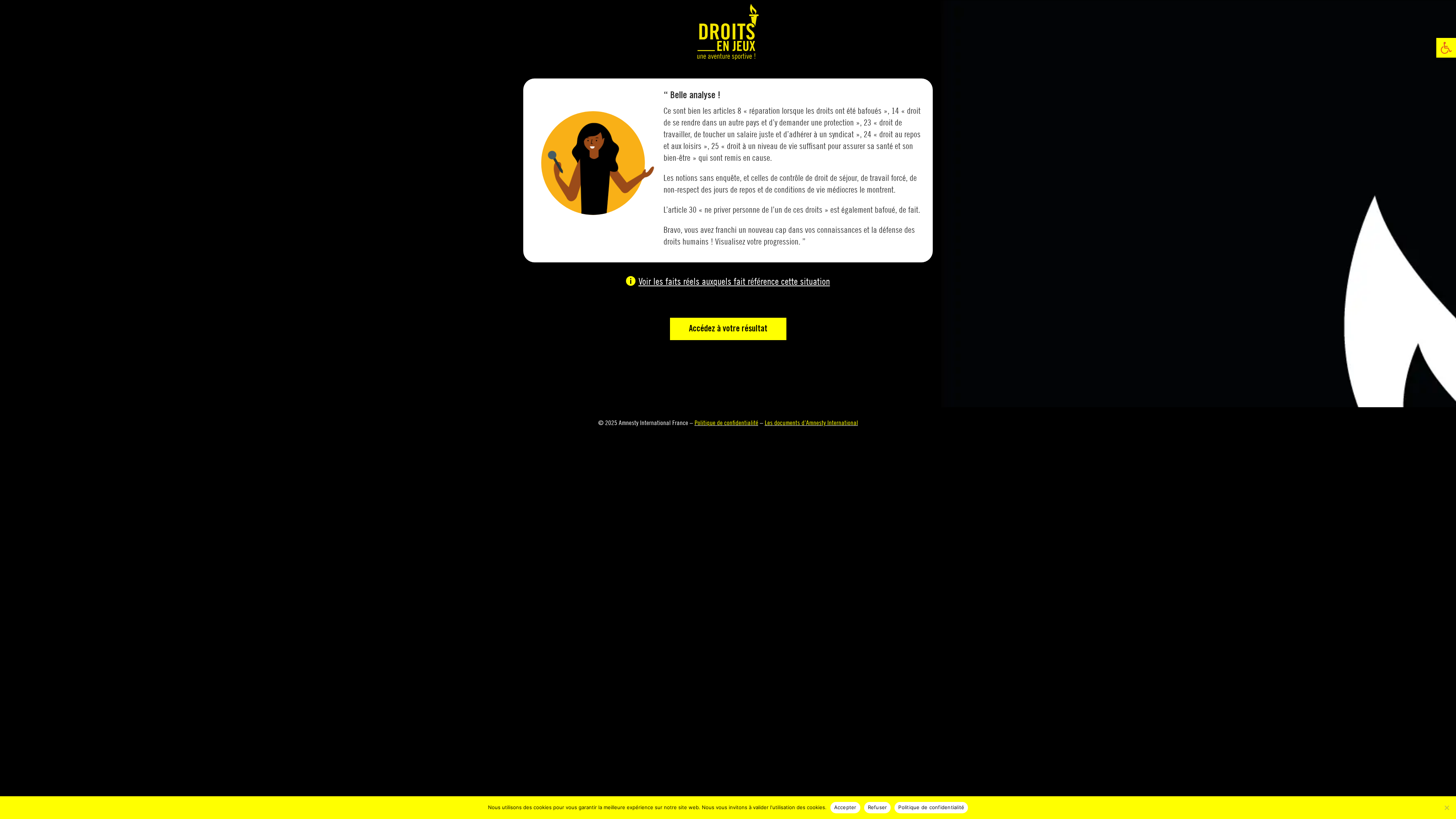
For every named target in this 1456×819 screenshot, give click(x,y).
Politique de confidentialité (931, 807)
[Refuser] (1446, 807)
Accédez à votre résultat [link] (728, 329)
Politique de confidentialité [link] (726, 423)
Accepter (845, 807)
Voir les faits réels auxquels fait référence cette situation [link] (734, 281)
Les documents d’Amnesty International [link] (811, 423)
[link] (1446, 48)
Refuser (877, 807)
